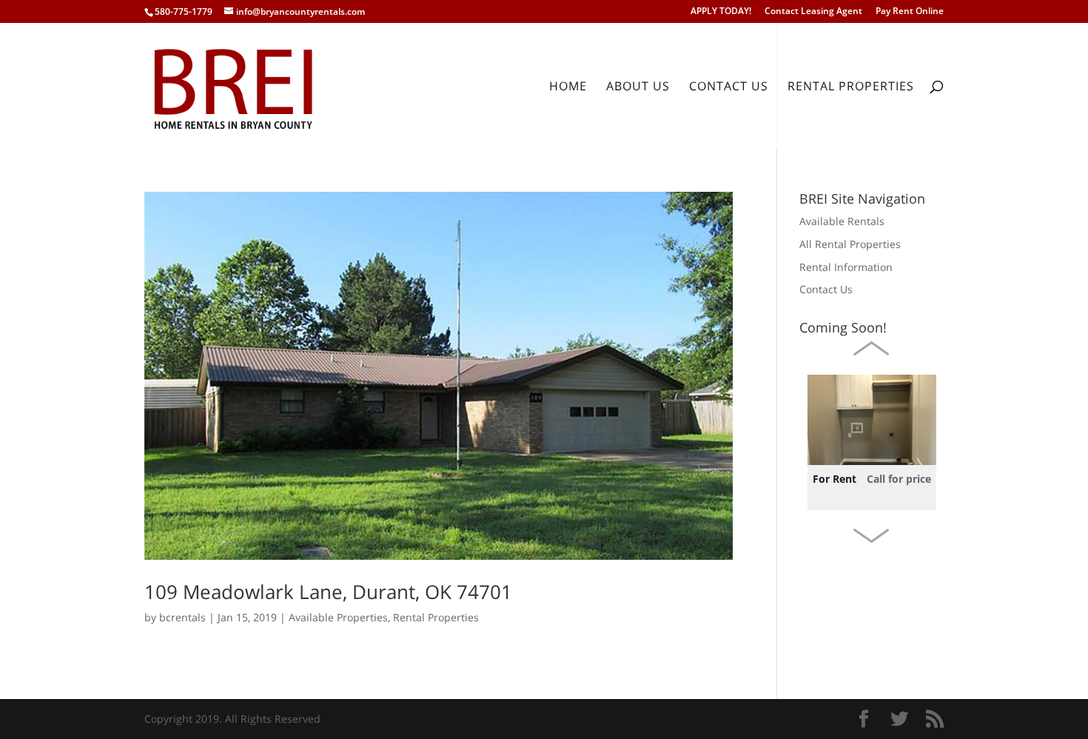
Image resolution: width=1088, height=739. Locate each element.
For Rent (834, 479)
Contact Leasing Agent (813, 12)
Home (568, 87)
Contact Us (728, 87)
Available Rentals (841, 221)
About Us (638, 87)
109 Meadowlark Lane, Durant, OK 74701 (328, 591)
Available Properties (338, 617)
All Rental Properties (850, 244)
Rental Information (846, 267)
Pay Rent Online (910, 12)
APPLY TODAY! (721, 12)
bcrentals (182, 617)
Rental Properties (851, 87)
